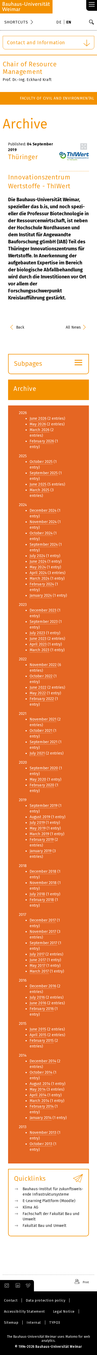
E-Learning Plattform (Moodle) (49, 1201)
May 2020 (38, 779)
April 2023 (38, 644)
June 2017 (38, 960)
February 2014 (42, 1106)
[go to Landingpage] (26, 6)
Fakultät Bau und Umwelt (44, 1225)
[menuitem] (60, 23)
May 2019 (38, 828)
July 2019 (37, 822)
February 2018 (42, 899)
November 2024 (43, 522)
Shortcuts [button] (16, 22)
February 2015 (42, 1040)
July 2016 (37, 997)
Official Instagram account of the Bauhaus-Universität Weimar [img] (5, 1285)
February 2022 (42, 699)
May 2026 (38, 424)
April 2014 (38, 1095)
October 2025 (41, 461)
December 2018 (43, 871)
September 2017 (43, 943)
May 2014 (38, 1089)
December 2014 (43, 1061)
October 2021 (41, 730)
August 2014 (40, 1083)
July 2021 (37, 753)
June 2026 (38, 418)
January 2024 (41, 595)
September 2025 (44, 473)
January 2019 (40, 851)
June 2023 (38, 638)
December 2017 (43, 920)
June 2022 (38, 687)
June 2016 (38, 1003)
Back (20, 327)
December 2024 (43, 510)
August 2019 (40, 817)
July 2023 (37, 633)
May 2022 (38, 693)
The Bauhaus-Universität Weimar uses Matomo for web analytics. (48, 1339)
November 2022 (43, 665)
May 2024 (38, 567)
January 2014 (40, 1117)
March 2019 (39, 834)
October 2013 (41, 1144)
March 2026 (39, 430)
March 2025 (39, 490)
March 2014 (39, 1100)
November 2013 (43, 1132)
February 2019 (42, 839)
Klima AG (30, 1207)
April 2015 (38, 1035)
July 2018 (37, 894)
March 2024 (39, 578)
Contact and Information (36, 43)
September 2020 (44, 768)
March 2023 (39, 650)
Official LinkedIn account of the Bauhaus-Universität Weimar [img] (17, 1285)
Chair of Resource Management (30, 68)
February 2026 (42, 441)
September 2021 (43, 742)
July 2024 (37, 556)
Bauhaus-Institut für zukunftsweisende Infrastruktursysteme (53, 1192)
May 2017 (37, 965)
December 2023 (43, 610)
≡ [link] (91, 4)
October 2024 (41, 533)
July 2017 (37, 954)
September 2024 (44, 544)
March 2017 (39, 971)
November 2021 (43, 719)
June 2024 (38, 561)
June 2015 (38, 1029)
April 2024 (38, 573)
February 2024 (42, 584)
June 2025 (38, 484)
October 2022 (41, 676)
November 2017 (43, 931)
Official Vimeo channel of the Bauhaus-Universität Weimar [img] (28, 1285)
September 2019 (43, 805)
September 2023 (44, 621)
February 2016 (42, 1008)
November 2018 (43, 882)
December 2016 (43, 986)
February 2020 (42, 785)
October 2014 (41, 1072)
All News (73, 327)
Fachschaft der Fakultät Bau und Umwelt (51, 1216)
